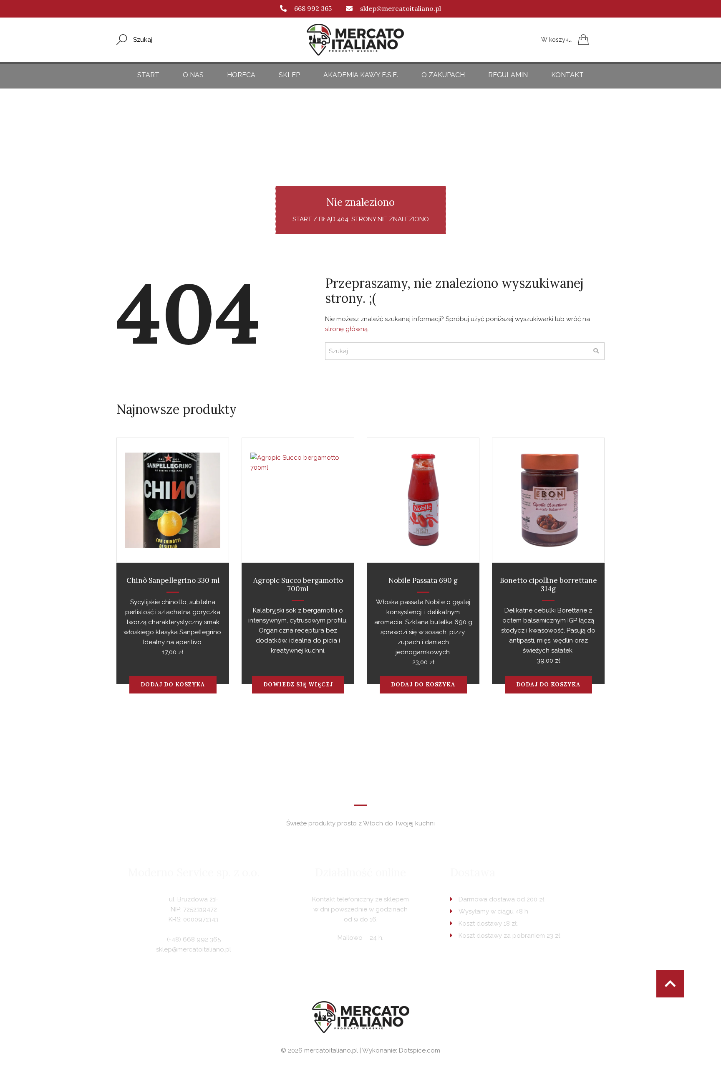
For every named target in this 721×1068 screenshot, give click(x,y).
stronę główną (346, 329)
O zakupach (443, 75)
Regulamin (508, 75)
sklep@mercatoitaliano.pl (400, 8)
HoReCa (241, 75)
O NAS (193, 75)
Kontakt (567, 75)
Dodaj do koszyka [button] (173, 684)
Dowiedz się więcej (298, 684)
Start (148, 75)
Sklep (289, 75)
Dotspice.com (419, 1050)
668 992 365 (313, 8)
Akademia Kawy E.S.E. (360, 75)
